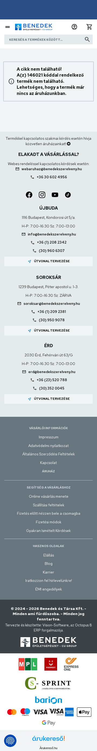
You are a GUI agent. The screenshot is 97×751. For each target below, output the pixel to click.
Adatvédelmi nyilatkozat (48, 445)
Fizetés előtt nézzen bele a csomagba (48, 513)
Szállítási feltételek (48, 505)
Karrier (48, 572)
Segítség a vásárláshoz (49, 487)
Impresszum (48, 437)
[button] (74, 27)
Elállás (48, 555)
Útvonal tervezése (48, 261)
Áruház (48, 471)
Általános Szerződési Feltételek (48, 454)
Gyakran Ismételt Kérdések (48, 530)
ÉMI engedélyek (48, 589)
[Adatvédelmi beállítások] (10, 741)
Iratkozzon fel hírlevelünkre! (48, 580)
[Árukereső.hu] (48, 740)
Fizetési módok (48, 522)
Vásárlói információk (48, 428)
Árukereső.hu (48, 748)
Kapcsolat (48, 462)
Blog (49, 563)
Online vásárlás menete (48, 496)
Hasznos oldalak (48, 546)
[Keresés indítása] (87, 39)
